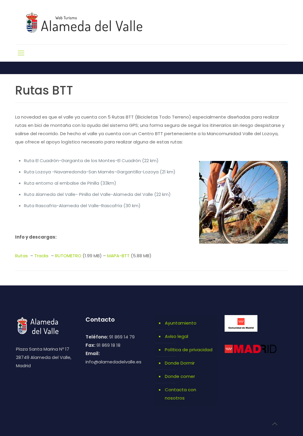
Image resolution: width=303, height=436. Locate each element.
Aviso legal (176, 336)
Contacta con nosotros (180, 394)
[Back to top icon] (274, 424)
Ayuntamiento (180, 323)
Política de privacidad (188, 349)
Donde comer (180, 376)
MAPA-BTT (118, 256)
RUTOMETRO (68, 256)
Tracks (42, 256)
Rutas (22, 256)
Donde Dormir (180, 363)
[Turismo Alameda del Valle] (88, 22)
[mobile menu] (21, 53)
